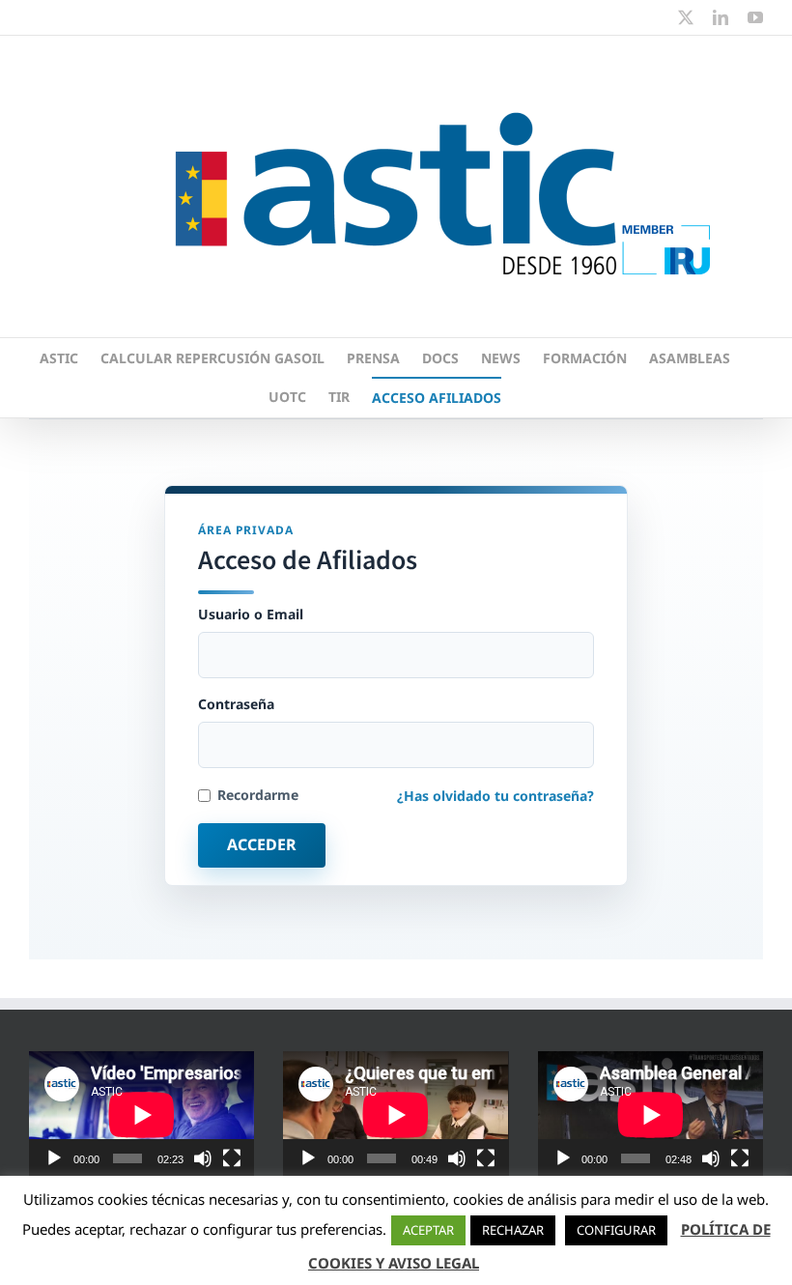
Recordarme (257, 795)
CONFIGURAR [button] (616, 1230)
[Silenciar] (202, 1158)
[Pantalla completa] (231, 1158)
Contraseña (236, 704)
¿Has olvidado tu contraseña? (495, 795)
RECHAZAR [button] (513, 1230)
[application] (141, 1114)
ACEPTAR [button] (428, 1230)
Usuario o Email (250, 614)
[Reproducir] (54, 1158)
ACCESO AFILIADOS (436, 397)
